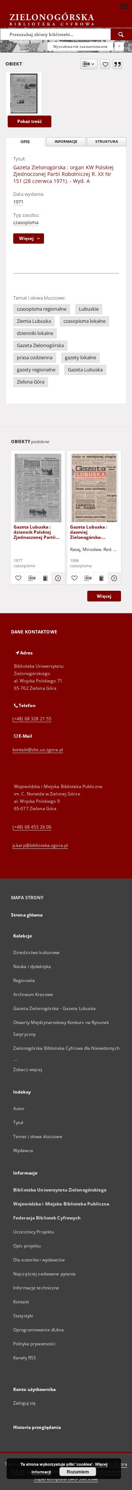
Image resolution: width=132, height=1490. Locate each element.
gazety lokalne (80, 357)
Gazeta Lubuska (85, 370)
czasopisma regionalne (41, 309)
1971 (18, 202)
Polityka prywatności (34, 1344)
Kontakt (21, 1302)
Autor (19, 1108)
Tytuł (18, 1122)
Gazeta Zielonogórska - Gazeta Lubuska (54, 1008)
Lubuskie (89, 309)
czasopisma (25, 222)
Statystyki (23, 1316)
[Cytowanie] (117, 64)
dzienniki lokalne (35, 333)
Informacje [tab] (66, 141)
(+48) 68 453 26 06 (31, 827)
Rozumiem (78, 1471)
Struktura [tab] (106, 141)
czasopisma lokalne (84, 321)
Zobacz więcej (28, 1069)
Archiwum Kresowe (33, 994)
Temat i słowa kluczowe (37, 1136)
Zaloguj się (24, 1403)
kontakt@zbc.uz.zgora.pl (37, 749)
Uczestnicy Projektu (33, 1232)
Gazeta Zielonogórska (40, 345)
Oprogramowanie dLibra (38, 1330)
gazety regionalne (36, 370)
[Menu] (123, 6)
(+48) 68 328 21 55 (31, 719)
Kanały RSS (24, 1358)
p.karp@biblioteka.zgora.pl (40, 845)
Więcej (104, 596)
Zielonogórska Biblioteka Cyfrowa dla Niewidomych (66, 1048)
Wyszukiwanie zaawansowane (80, 46)
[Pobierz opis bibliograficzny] (31, 578)
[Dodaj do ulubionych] (105, 64)
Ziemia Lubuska (34, 321)
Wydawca (23, 1150)
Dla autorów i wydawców (39, 1260)
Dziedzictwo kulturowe (36, 952)
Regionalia (24, 980)
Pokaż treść (29, 121)
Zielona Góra (30, 382)
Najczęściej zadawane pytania (44, 1274)
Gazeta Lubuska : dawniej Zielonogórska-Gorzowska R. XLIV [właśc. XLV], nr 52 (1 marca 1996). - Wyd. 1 (93, 532)
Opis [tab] (25, 142)
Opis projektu (27, 1246)
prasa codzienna (34, 357)
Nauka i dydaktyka (32, 966)
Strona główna (27, 915)
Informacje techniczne (36, 1288)
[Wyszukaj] (121, 34)
